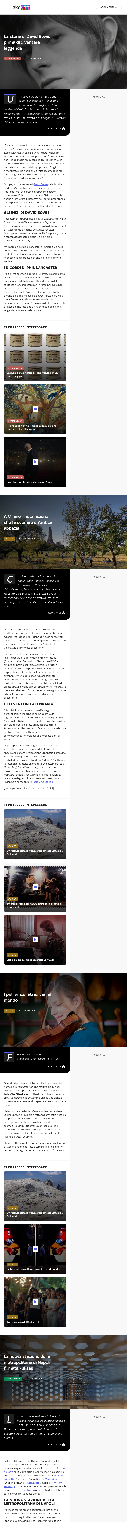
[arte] (23, 7)
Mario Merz (51, 1479)
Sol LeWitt (33, 1482)
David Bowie (41, 184)
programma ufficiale (42, 782)
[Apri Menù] (9, 7)
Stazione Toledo (26, 1490)
